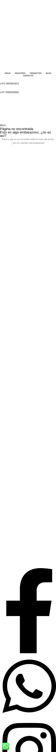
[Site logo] (15, 108)
